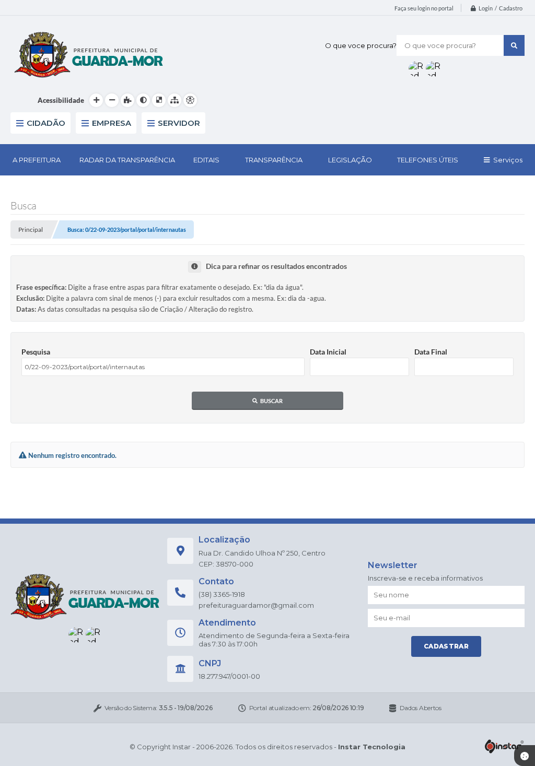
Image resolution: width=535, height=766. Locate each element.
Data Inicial (328, 351)
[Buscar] (514, 45)
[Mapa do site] (174, 100)
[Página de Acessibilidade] (190, 100)
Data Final (430, 351)
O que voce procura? (361, 45)
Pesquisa (35, 351)
